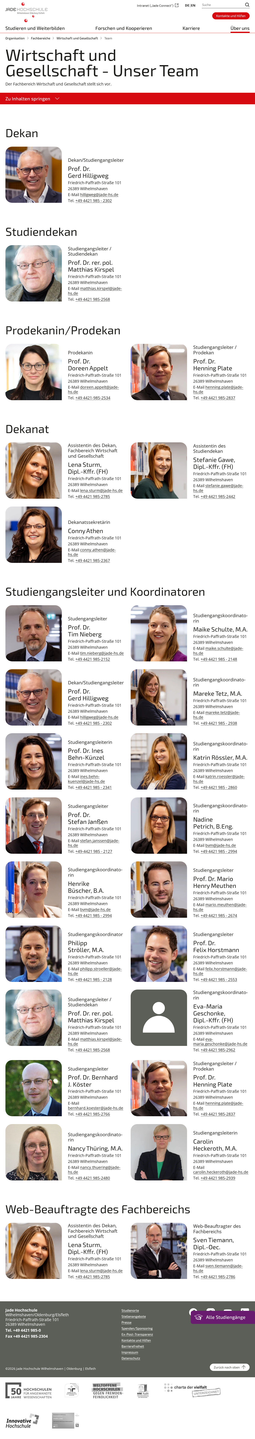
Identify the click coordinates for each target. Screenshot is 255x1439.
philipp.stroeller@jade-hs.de (95, 971)
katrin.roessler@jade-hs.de (219, 779)
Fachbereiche (40, 38)
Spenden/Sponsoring (137, 1328)
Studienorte (130, 1310)
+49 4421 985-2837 (218, 397)
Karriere (191, 28)
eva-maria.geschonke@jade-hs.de (220, 1041)
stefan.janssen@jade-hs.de (93, 843)
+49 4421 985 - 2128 (93, 979)
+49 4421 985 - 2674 (219, 915)
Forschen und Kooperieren (123, 28)
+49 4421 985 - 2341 (93, 787)
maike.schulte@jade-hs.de (218, 651)
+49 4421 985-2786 (218, 1276)
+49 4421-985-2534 (92, 397)
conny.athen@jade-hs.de (92, 552)
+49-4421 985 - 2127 (93, 851)
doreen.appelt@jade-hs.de (93, 389)
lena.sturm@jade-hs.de (101, 490)
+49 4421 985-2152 (92, 659)
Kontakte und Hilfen (136, 1340)
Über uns (240, 28)
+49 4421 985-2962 (218, 1049)
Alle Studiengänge (225, 1317)
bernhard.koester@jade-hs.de (95, 1108)
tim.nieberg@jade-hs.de (102, 653)
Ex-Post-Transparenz (137, 1334)
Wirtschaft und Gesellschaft (77, 38)
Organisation (15, 38)
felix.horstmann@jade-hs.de (220, 971)
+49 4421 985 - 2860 (219, 787)
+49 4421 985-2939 (218, 1178)
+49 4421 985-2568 (92, 299)
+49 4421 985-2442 (218, 496)
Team (108, 38)
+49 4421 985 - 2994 (219, 851)
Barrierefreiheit (133, 1346)
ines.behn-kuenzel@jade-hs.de (86, 779)
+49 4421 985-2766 (92, 1114)
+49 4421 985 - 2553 (219, 979)
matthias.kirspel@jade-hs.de (95, 291)
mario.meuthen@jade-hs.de (220, 907)
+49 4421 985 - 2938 (219, 723)
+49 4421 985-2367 (92, 560)
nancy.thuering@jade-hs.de (94, 1170)
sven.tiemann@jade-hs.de (218, 1268)
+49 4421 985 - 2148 (219, 659)
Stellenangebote (134, 1316)
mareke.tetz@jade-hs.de (216, 715)
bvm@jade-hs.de (220, 845)
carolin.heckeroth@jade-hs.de (220, 1172)
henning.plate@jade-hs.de (218, 389)
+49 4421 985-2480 (92, 1178)
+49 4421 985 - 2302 (93, 200)
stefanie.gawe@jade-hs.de (218, 488)
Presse (126, 1322)
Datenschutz (131, 1358)
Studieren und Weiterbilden (35, 28)
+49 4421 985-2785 (92, 496)
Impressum (130, 1352)
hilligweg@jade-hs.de (99, 194)
